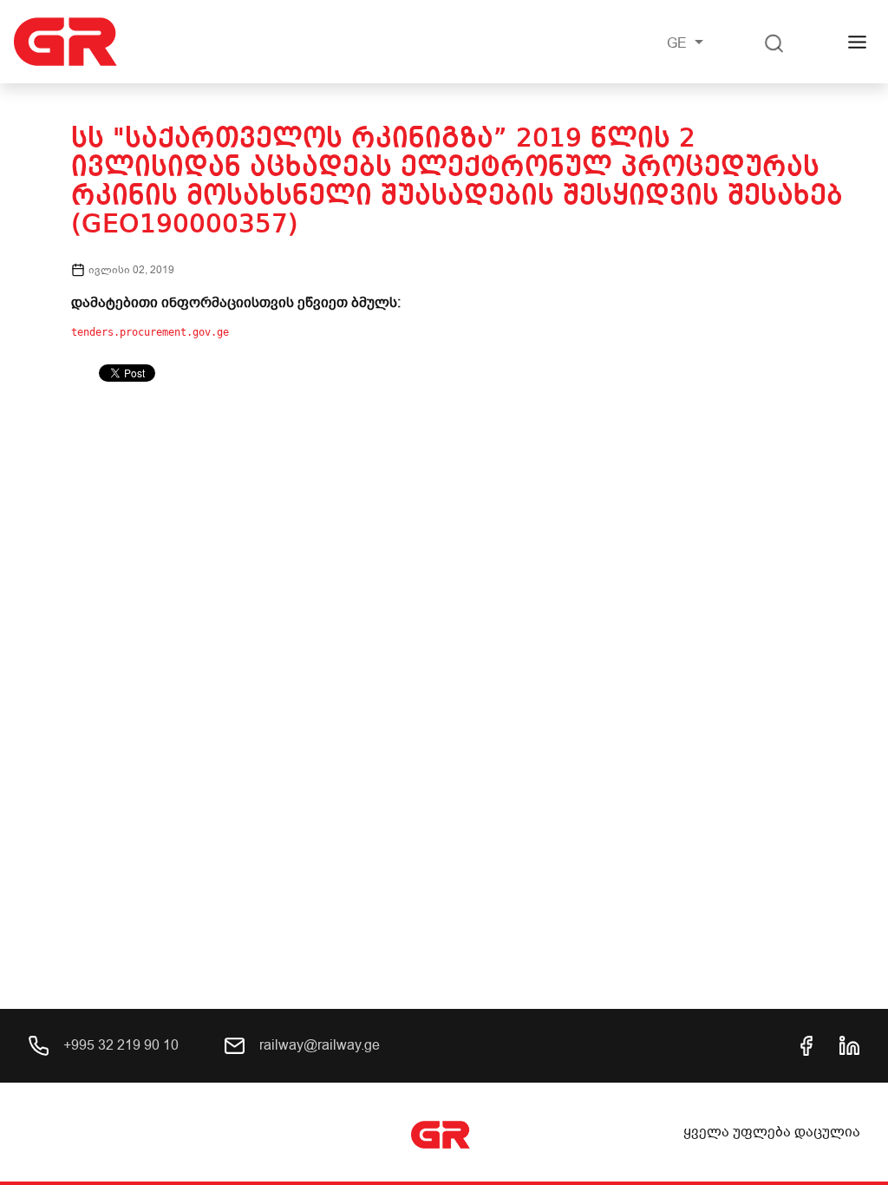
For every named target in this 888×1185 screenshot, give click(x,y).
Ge (678, 43)
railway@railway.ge (318, 1045)
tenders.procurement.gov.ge (150, 332)
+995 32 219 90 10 (119, 1045)
